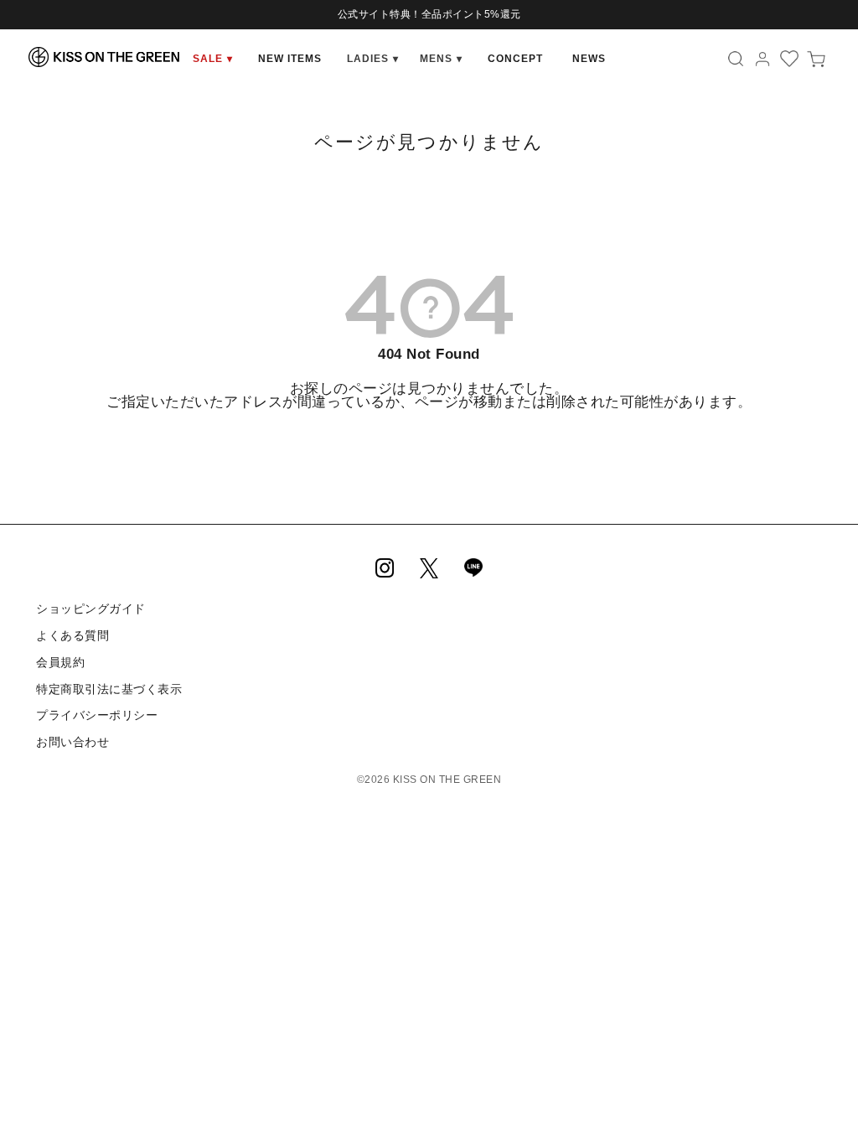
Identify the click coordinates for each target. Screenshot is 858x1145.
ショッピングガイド (91, 608)
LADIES (373, 59)
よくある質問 (72, 635)
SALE (213, 59)
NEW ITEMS (290, 59)
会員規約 (60, 662)
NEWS (589, 59)
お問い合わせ (72, 742)
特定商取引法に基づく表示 (109, 689)
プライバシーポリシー (97, 715)
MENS (441, 59)
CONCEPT (515, 59)
